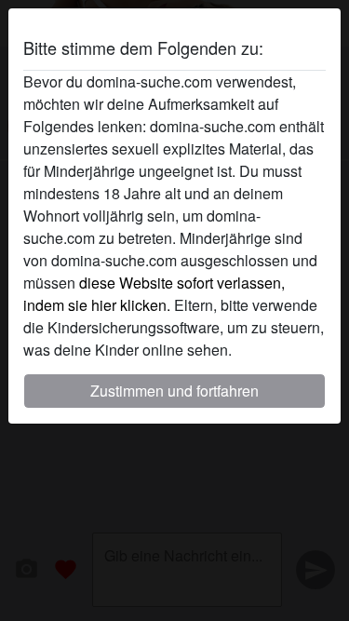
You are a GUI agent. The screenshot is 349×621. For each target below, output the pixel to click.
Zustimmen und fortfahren (174, 390)
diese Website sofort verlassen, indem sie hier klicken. (154, 294)
